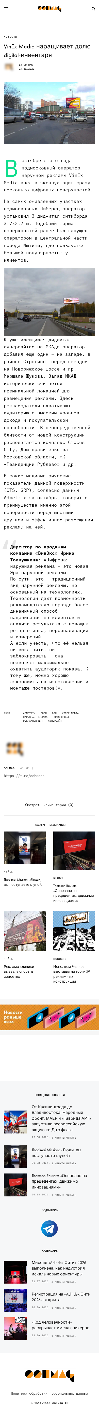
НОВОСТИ (10, 36)
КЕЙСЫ (8, 872)
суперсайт (55, 721)
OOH (54, 713)
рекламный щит (33, 721)
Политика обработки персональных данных (49, 1393)
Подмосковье (61, 717)
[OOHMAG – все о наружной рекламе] (49, 9)
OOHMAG (28, 65)
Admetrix (29, 713)
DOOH (44, 713)
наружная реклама (35, 717)
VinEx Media (70, 713)
